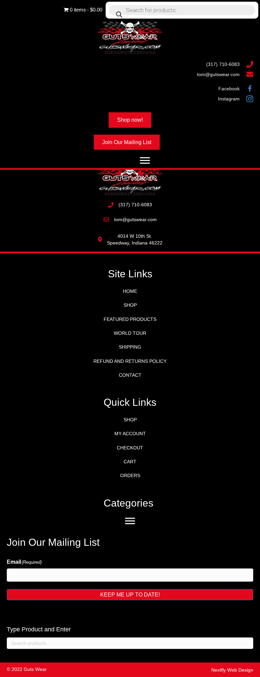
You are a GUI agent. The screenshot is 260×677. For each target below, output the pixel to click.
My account (130, 433)
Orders (130, 475)
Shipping (130, 347)
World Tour (130, 333)
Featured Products (130, 319)
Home (130, 291)
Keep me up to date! (130, 595)
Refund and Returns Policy (130, 361)
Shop (130, 305)
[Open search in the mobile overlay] (182, 10)
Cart (130, 461)
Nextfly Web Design (232, 670)
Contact (130, 375)
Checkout (130, 447)
